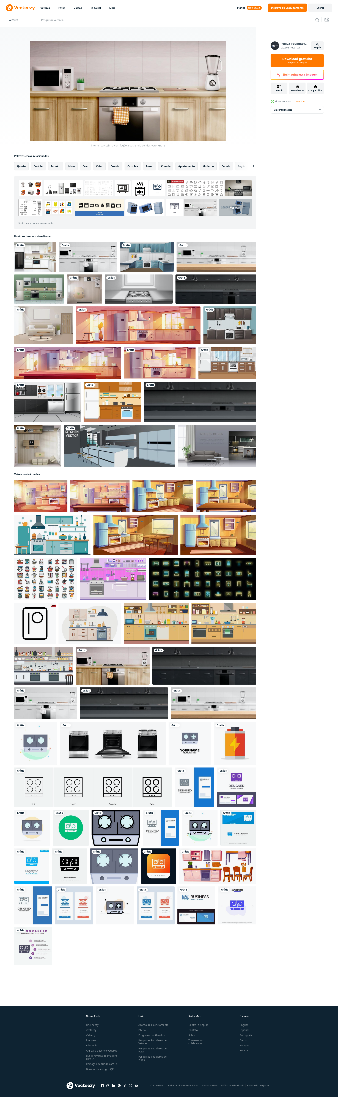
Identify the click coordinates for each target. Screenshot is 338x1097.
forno (149, 166)
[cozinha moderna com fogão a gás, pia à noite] (215, 289)
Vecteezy (91, 1030)
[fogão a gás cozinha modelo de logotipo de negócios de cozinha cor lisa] (190, 743)
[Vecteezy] (20, 7)
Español (244, 1030)
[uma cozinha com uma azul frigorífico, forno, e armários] (52, 535)
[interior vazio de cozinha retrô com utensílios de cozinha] (160, 363)
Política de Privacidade (232, 1085)
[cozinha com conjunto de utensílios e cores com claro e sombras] (119, 446)
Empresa (91, 1040)
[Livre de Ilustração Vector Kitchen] (112, 402)
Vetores (45, 8)
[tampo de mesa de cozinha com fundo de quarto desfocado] (200, 402)
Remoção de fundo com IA (101, 1064)
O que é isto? (299, 101)
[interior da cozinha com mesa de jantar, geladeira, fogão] (138, 325)
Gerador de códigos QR (100, 1069)
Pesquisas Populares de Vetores (152, 1042)
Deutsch (244, 1040)
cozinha (38, 166)
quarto (21, 166)
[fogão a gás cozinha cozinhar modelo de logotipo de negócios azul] (31, 866)
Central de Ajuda (198, 1025)
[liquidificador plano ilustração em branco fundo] (235, 743)
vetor (99, 166)
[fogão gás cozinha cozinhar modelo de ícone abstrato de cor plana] (35, 743)
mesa (71, 166)
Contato (193, 1030)
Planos (241, 7)
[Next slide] (250, 166)
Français (245, 1045)
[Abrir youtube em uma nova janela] (136, 1085)
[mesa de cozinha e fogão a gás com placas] (139, 289)
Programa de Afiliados (151, 1035)
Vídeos (78, 8)
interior (56, 166)
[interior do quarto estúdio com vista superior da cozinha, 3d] (37, 446)
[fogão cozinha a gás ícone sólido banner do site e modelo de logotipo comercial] (238, 828)
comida (166, 166)
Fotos (61, 8)
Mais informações (283, 109)
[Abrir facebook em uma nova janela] (102, 1085)
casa (85, 166)
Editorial (95, 8)
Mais (112, 8)
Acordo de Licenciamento (153, 1025)
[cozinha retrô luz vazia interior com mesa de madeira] (67, 363)
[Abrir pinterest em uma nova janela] (119, 1085)
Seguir (317, 47)
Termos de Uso (210, 1085)
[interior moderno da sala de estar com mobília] (43, 325)
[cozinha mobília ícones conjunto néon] (202, 579)
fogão (242, 166)
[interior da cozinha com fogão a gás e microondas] (113, 666)
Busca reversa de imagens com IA (101, 1057)
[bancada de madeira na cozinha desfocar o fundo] (216, 257)
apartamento (186, 166)
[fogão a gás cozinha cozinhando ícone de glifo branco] (71, 828)
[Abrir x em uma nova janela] (130, 1085)
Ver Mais (235, 207)
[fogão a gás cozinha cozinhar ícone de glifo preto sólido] (69, 866)
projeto (115, 166)
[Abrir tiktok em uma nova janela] (124, 1085)
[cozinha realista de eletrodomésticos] (39, 289)
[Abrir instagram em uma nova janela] (107, 1085)
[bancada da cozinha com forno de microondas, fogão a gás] (88, 257)
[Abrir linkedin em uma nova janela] (113, 1085)
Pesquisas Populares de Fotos (152, 1050)
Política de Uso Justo (258, 1085)
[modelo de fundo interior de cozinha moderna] (35, 257)
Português (246, 1035)
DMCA (142, 1030)
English (244, 1025)
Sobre (191, 1035)
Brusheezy (92, 1025)
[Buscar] (317, 20)
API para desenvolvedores (101, 1050)
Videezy (90, 1035)
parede (226, 166)
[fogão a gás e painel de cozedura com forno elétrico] (113, 743)
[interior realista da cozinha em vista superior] (84, 289)
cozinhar (132, 166)
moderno (208, 166)
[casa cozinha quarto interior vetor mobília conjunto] (217, 866)
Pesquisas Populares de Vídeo (152, 1058)
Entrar (320, 7)
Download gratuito (297, 60)
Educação (91, 1045)
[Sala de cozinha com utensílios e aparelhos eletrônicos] (47, 402)
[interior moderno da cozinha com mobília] (227, 363)
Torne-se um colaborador (195, 1042)
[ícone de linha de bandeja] (35, 623)
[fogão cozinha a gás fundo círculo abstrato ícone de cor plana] (32, 828)
